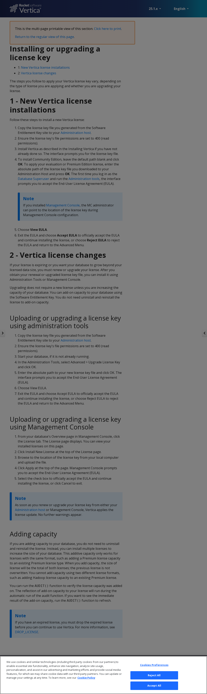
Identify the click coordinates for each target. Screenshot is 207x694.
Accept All (154, 685)
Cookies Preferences (154, 665)
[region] (103, 675)
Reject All (154, 675)
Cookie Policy (86, 677)
